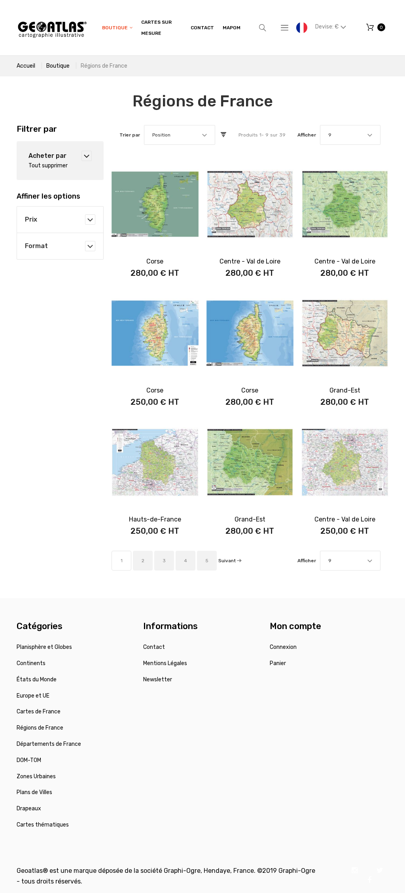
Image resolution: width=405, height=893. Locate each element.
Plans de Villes (34, 792)
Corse (154, 261)
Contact (154, 647)
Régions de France (40, 727)
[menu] (171, 28)
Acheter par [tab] (47, 155)
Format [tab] (36, 246)
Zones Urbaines (36, 776)
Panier (278, 663)
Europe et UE (33, 695)
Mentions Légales (165, 663)
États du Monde (37, 679)
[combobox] (179, 135)
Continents (31, 663)
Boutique (58, 66)
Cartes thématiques (43, 824)
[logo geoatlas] (52, 28)
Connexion (283, 647)
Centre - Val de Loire (250, 261)
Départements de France (49, 744)
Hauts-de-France (155, 519)
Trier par (129, 135)
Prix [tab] (31, 219)
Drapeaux (29, 808)
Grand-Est (344, 390)
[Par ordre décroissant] (223, 135)
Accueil (26, 66)
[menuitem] (117, 28)
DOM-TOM (29, 760)
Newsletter (157, 679)
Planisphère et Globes (44, 647)
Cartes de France (39, 711)
